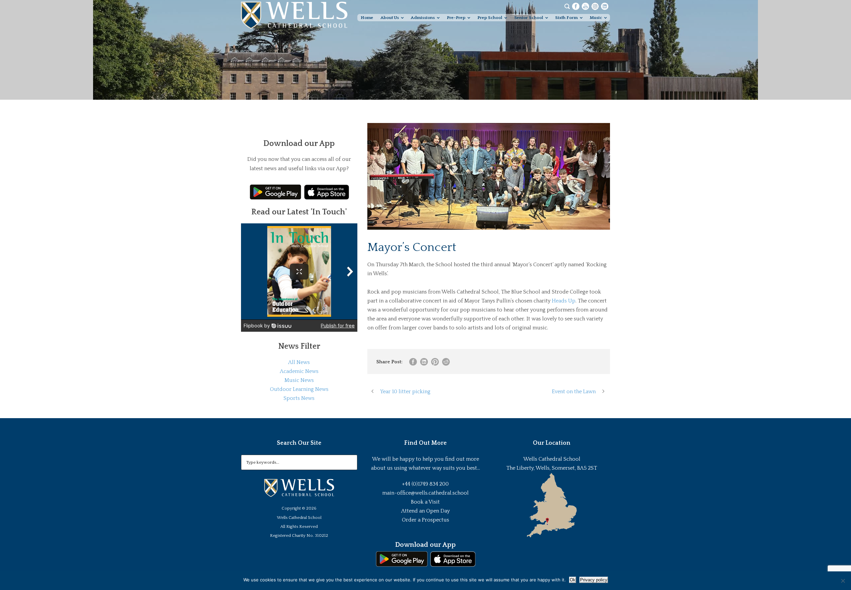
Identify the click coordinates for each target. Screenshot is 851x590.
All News (299, 362)
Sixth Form (566, 17)
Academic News (299, 371)
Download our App (425, 544)
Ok (572, 579)
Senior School (528, 17)
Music (596, 17)
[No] (842, 580)
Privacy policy (593, 579)
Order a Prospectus (425, 520)
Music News (299, 380)
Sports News (299, 398)
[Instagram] (595, 6)
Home (367, 17)
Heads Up (563, 301)
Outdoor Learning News (299, 389)
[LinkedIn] (604, 6)
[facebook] (575, 6)
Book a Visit (425, 502)
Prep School (489, 17)
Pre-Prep (456, 17)
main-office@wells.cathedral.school (425, 493)
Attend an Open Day (425, 511)
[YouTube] (585, 6)
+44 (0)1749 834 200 (425, 484)
